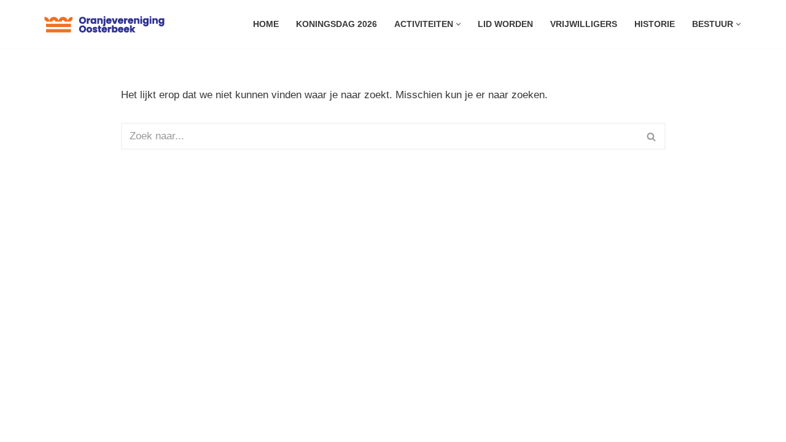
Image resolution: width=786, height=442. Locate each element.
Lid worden (505, 24)
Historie (654, 24)
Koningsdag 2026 (336, 24)
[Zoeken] (652, 136)
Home (266, 24)
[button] (458, 24)
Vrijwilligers (583, 24)
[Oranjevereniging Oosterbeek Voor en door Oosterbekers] (104, 24)
